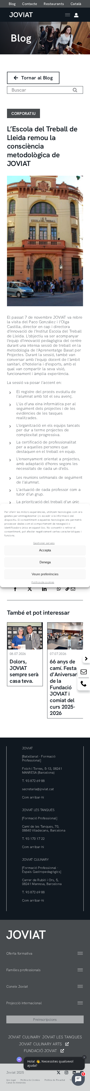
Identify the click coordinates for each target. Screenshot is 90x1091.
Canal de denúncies (16, 1082)
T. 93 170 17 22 (33, 839)
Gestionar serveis (44, 543)
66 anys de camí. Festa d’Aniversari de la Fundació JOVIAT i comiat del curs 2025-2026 (64, 687)
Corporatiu (23, 113)
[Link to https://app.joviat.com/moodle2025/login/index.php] (76, 15)
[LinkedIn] (44, 589)
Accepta (45, 550)
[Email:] (84, 672)
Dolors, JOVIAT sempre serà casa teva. (24, 671)
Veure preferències (45, 574)
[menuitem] (76, 4)
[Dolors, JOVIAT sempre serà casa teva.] (25, 635)
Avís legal (11, 1080)
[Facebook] (15, 589)
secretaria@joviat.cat (38, 789)
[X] (29, 589)
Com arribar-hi (33, 797)
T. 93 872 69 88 (33, 781)
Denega (45, 562)
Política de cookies (42, 582)
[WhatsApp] (59, 589)
